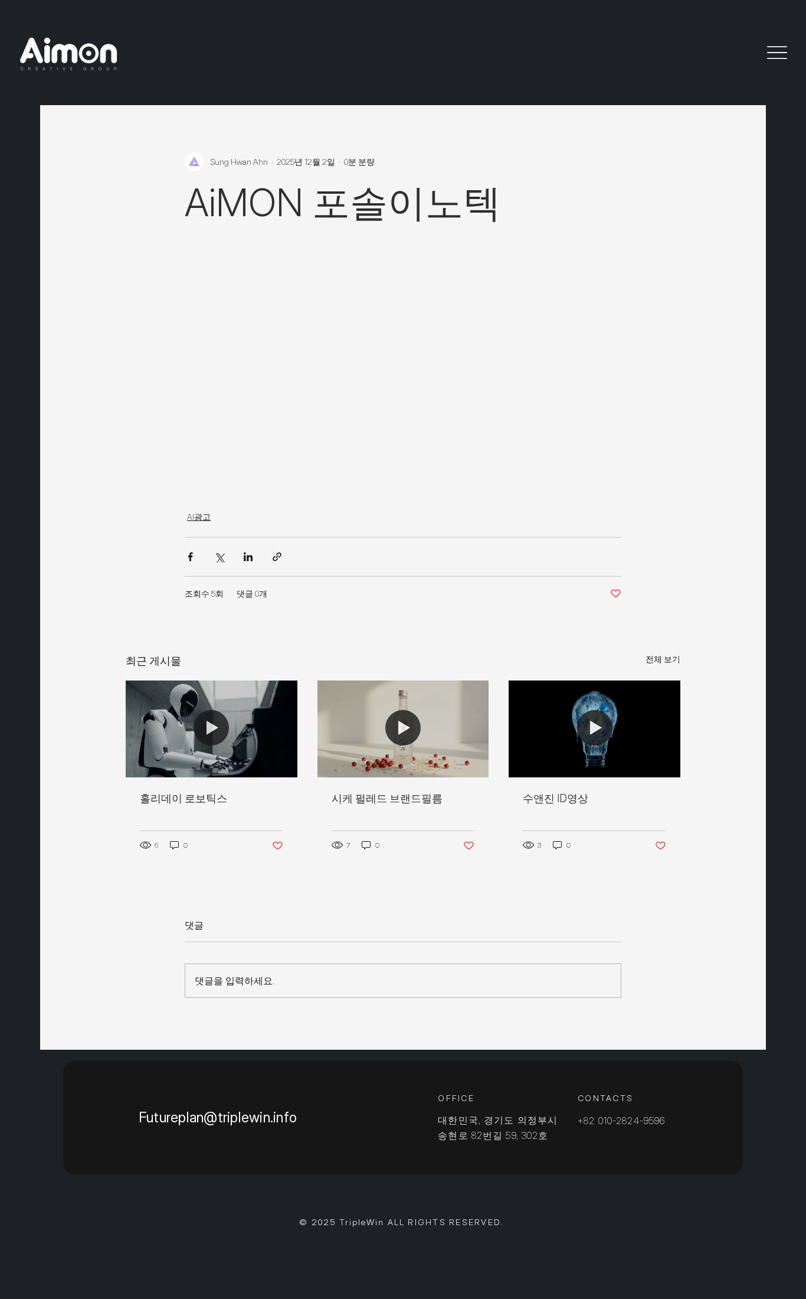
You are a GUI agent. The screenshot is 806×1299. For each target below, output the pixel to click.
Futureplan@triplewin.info (218, 1117)
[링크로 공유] (277, 556)
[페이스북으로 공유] (190, 556)
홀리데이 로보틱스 (183, 798)
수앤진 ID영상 (555, 798)
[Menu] (777, 52)
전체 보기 (663, 659)
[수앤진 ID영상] (594, 729)
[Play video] (403, 358)
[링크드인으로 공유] (248, 556)
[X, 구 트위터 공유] (219, 556)
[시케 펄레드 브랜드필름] (403, 729)
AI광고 (199, 517)
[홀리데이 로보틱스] (211, 729)
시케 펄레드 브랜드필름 (387, 798)
